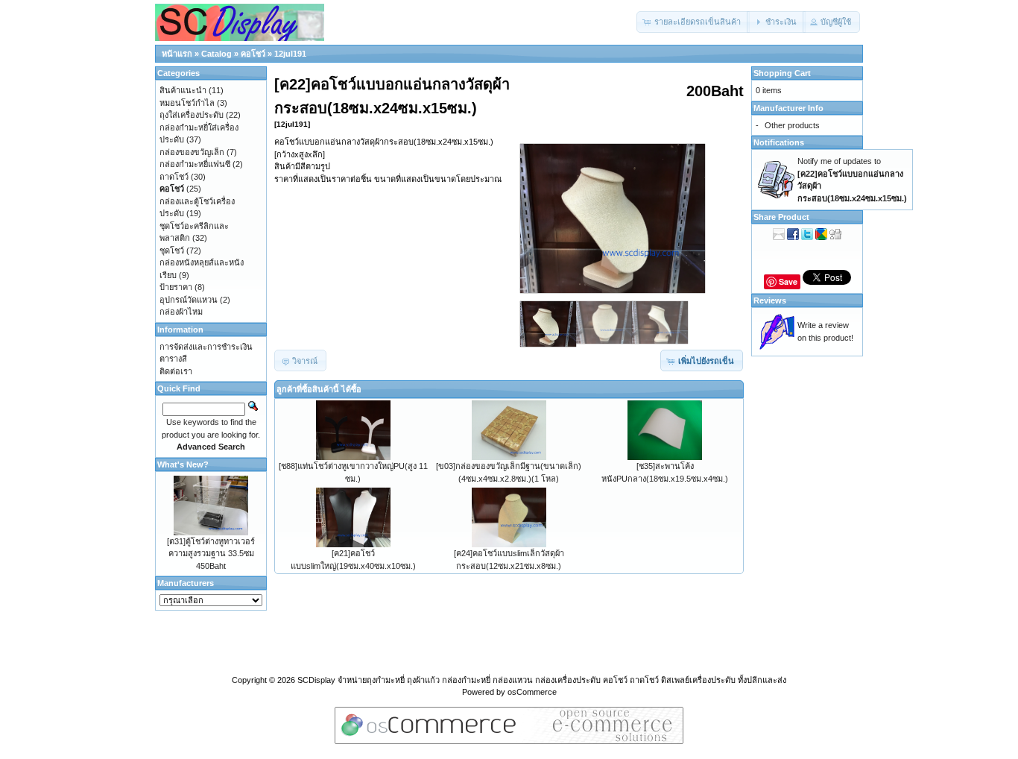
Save (788, 281)
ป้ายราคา (175, 287)
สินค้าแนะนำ (182, 90)
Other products (792, 125)
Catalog (216, 53)
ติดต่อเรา (175, 371)
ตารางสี (173, 358)
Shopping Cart (782, 73)
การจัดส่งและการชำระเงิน (206, 346)
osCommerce (532, 691)
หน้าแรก (177, 53)
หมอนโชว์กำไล (187, 102)
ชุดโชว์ (171, 250)
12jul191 (290, 53)
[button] (693, 22)
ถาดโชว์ (174, 176)
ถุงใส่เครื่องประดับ (191, 114)
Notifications (778, 142)
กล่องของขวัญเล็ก (191, 152)
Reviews (769, 300)
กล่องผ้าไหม (181, 311)
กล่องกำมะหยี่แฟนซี (194, 164)
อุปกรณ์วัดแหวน (188, 299)
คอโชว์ (253, 53)
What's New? (183, 464)
